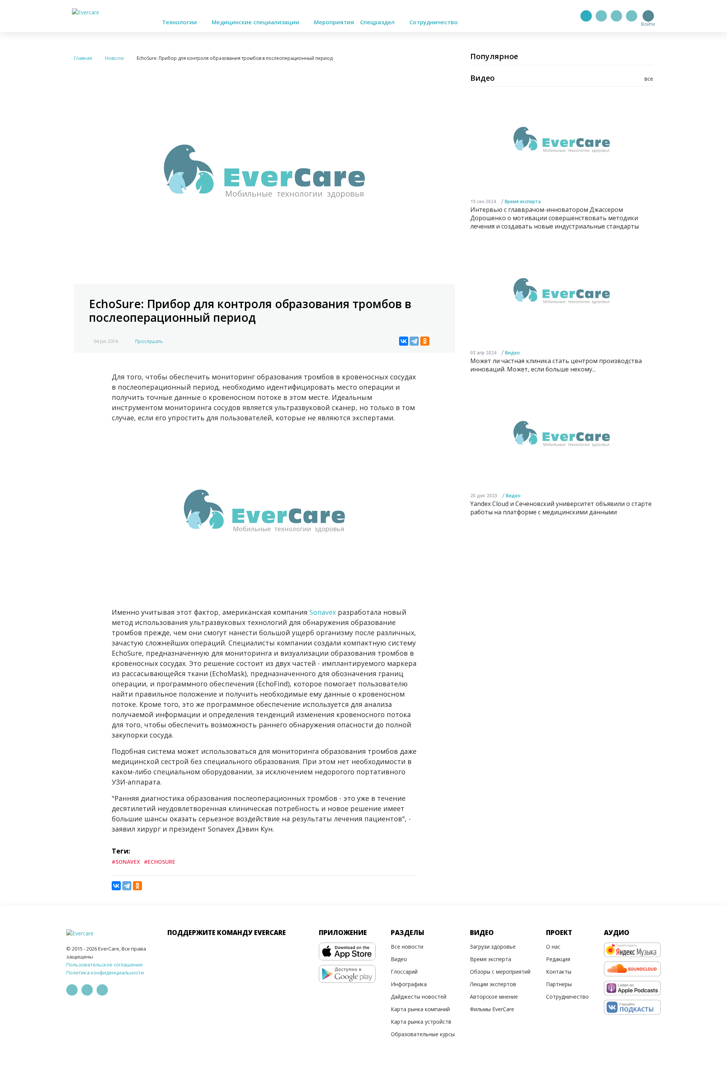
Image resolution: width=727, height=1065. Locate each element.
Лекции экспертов (493, 984)
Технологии (180, 22)
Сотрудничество (433, 22)
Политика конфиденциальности (105, 972)
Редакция (558, 959)
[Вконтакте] (616, 16)
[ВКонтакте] (403, 341)
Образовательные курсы (423, 1034)
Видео (512, 352)
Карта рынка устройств (421, 1021)
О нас (553, 946)
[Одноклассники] (424, 341)
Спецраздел (378, 22)
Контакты (558, 971)
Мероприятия (334, 22)
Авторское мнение (494, 996)
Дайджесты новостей (418, 996)
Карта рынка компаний (420, 1009)
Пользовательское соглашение (104, 964)
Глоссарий (404, 971)
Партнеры (559, 984)
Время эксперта (523, 201)
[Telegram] (601, 16)
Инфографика (409, 984)
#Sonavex (126, 861)
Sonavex (323, 612)
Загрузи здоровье (493, 946)
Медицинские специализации (256, 22)
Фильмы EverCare (492, 1009)
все (648, 78)
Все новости (407, 946)
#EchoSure (159, 861)
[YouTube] (631, 16)
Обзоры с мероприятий (500, 971)
